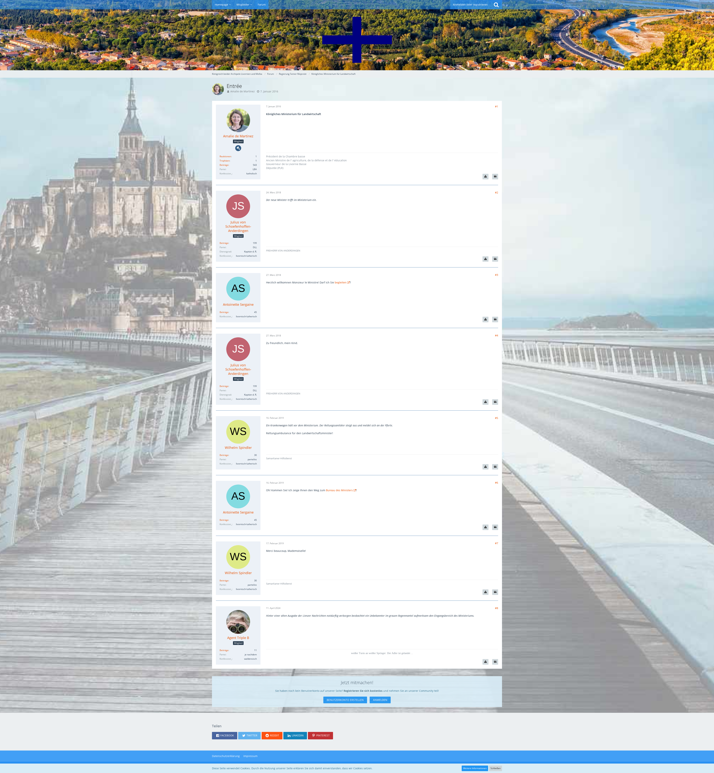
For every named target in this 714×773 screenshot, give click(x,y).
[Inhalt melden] (485, 176)
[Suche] (496, 4)
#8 (496, 608)
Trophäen (225, 160)
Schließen (496, 768)
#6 (496, 482)
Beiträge (224, 165)
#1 (496, 106)
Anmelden (380, 700)
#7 (496, 543)
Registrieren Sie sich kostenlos (363, 691)
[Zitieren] (495, 176)
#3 (496, 275)
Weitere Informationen (475, 768)
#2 (496, 192)
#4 (496, 335)
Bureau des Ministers (339, 490)
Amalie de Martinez (242, 91)
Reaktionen (225, 156)
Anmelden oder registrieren (470, 4)
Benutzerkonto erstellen (345, 700)
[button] (224, 735)
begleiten (340, 282)
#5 (496, 418)
